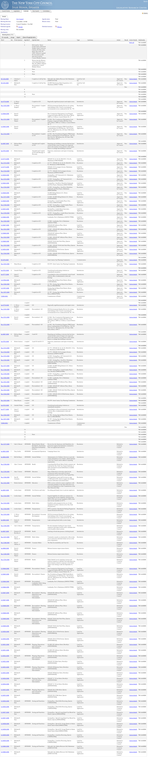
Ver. (12, 40)
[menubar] (18, 37)
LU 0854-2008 (5, 678)
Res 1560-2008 (5, 221)
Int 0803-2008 (5, 451)
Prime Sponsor (18, 40)
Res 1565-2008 (5, 264)
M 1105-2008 (5, 83)
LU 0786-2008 (5, 280)
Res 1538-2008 (5, 464)
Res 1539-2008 (5, 471)
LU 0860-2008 (5, 746)
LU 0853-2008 (5, 667)
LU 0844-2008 (5, 113)
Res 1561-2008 (5, 229)
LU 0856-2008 (5, 701)
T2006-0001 (4, 296)
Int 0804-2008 (5, 457)
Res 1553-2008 (5, 163)
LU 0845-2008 (5, 126)
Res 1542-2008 (5, 496)
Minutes (59, 27)
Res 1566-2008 (5, 284)
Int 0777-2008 (5, 274)
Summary (90, 40)
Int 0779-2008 (5, 101)
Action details (133, 79)
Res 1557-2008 (5, 197)
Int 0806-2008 (5, 520)
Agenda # (27, 40)
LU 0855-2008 (5, 689)
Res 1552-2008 (5, 134)
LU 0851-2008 (5, 644)
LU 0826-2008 (5, 183)
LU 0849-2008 (5, 241)
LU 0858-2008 (5, 723)
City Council (19, 19)
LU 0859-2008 (5, 735)
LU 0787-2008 (5, 288)
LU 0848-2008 (5, 233)
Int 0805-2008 (5, 490)
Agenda (20, 27)
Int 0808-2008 (5, 548)
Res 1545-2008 (5, 105)
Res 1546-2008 (5, 525)
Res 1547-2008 (5, 537)
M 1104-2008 (5, 79)
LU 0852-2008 (5, 656)
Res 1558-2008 (5, 205)
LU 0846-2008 (5, 217)
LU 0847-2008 (5, 225)
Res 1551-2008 (5, 119)
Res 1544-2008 (5, 509)
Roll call (131, 42)
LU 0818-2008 (5, 175)
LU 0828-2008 (5, 193)
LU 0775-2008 (5, 167)
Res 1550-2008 (5, 559)
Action (118, 40)
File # (2, 40)
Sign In (145, 1)
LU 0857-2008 (5, 712)
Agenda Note (35, 40)
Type (78, 40)
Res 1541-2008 (5, 483)
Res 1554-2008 (5, 171)
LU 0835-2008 (5, 209)
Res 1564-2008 (5, 253)
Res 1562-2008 (5, 237)
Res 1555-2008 (5, 179)
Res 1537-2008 (5, 444)
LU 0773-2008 (5, 159)
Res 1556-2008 (5, 187)
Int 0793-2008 (5, 151)
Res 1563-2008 (5, 245)
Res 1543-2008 (5, 503)
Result (126, 40)
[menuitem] (4, 37)
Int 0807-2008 (5, 531)
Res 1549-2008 (5, 554)
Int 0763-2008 (5, 270)
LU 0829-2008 (5, 201)
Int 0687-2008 (5, 143)
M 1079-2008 (5, 260)
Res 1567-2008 (5, 292)
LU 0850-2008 (5, 249)
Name (49, 40)
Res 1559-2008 (5, 213)
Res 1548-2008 (5, 542)
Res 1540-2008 (5, 477)
